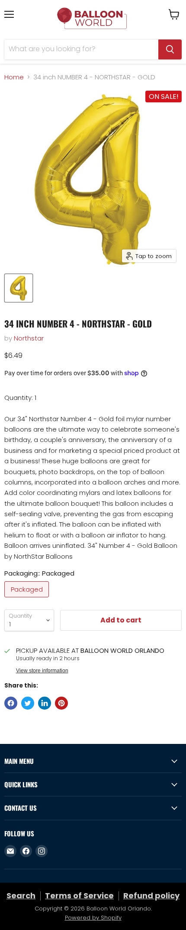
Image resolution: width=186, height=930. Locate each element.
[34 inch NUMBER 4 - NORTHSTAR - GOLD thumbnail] (18, 288)
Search (20, 895)
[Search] (170, 49)
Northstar (29, 338)
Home (14, 77)
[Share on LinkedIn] (44, 703)
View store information (42, 671)
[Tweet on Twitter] (27, 703)
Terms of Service (79, 895)
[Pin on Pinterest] (61, 703)
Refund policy (151, 895)
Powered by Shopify (93, 918)
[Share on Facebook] (10, 703)
